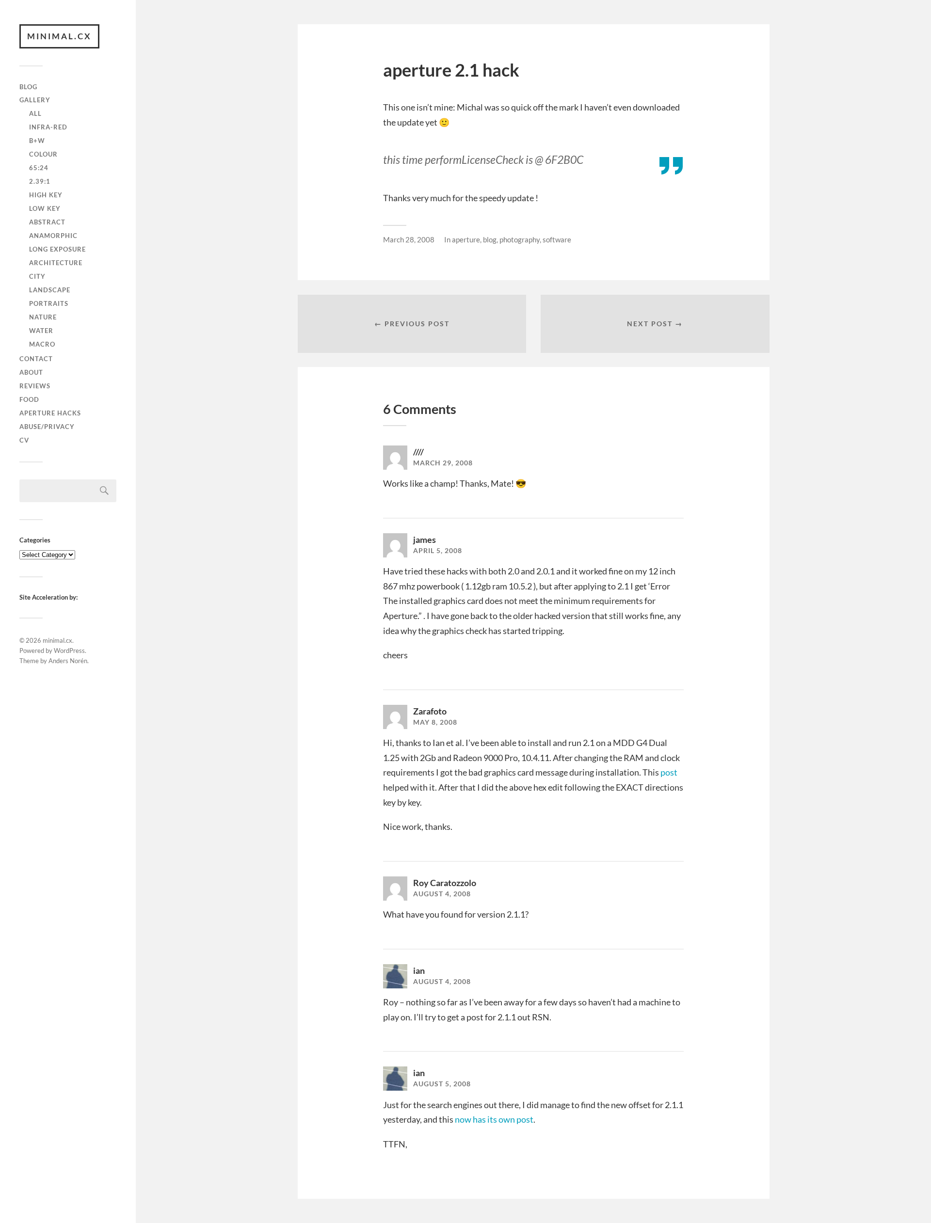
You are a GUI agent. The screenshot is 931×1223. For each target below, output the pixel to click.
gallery (34, 100)
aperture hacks (50, 413)
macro (42, 344)
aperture (466, 239)
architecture (55, 263)
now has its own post (494, 1119)
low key (45, 208)
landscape (49, 290)
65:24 (38, 168)
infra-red (48, 127)
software (557, 239)
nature (43, 317)
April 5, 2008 (437, 551)
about (31, 372)
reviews (34, 386)
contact (36, 359)
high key (46, 195)
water (41, 330)
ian (419, 970)
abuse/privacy (47, 426)
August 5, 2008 (442, 1084)
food (29, 399)
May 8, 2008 (435, 722)
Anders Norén (67, 661)
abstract (47, 222)
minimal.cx (59, 36)
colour (43, 154)
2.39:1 (39, 181)
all (35, 113)
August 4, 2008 (442, 894)
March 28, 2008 (408, 239)
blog (28, 87)
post (668, 772)
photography (519, 239)
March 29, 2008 (443, 463)
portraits (48, 303)
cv (24, 440)
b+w (37, 140)
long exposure (57, 249)
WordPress (69, 650)
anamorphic (53, 235)
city (37, 276)
